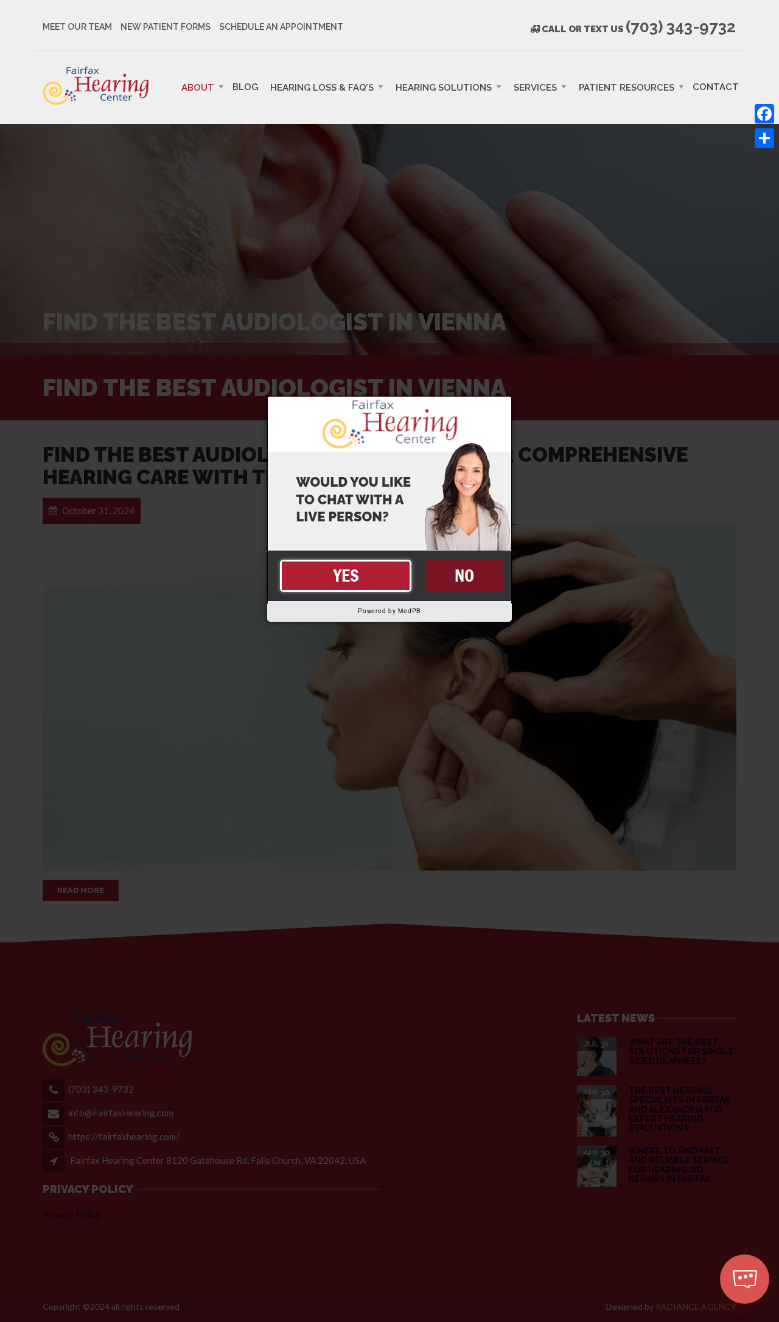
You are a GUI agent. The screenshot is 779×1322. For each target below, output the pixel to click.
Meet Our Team (77, 27)
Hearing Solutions (444, 87)
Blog (245, 86)
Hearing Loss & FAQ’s (322, 87)
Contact (716, 86)
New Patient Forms (166, 27)
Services (535, 87)
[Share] (764, 138)
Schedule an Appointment (281, 27)
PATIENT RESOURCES (626, 87)
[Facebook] (764, 114)
